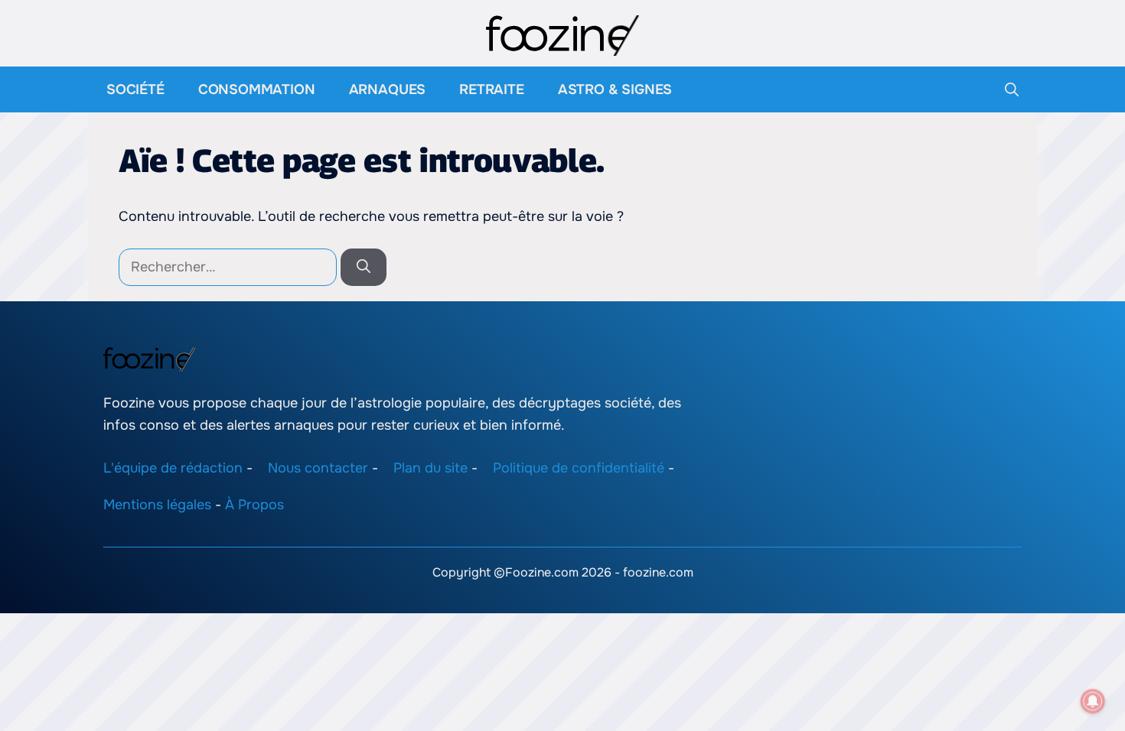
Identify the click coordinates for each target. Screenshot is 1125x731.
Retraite (491, 89)
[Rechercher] (363, 267)
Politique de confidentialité (578, 467)
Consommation (256, 89)
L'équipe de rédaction (173, 467)
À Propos (254, 504)
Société (135, 89)
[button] (1011, 89)
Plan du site (430, 467)
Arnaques (387, 89)
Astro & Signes (615, 89)
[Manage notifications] (1093, 701)
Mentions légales (157, 504)
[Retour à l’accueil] (562, 34)
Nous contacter (318, 467)
